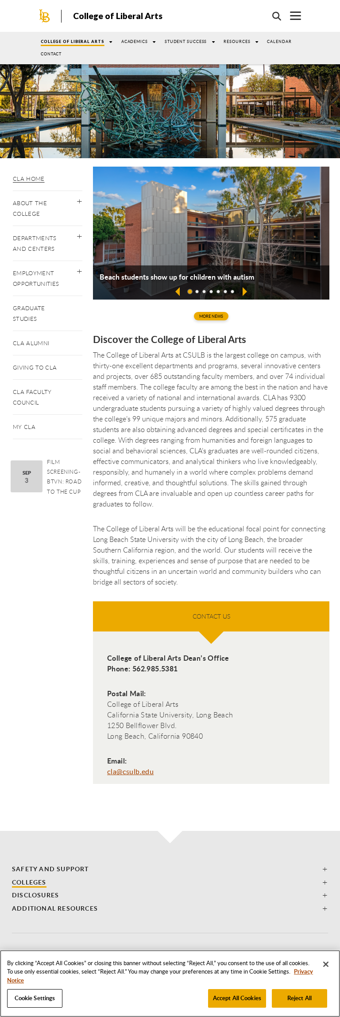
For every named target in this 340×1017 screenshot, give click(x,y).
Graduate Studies (29, 313)
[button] (79, 199)
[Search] (272, 16)
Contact (51, 54)
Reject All (299, 998)
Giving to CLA (35, 367)
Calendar (279, 41)
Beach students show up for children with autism (177, 277)
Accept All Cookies (237, 998)
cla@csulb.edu (130, 771)
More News (211, 316)
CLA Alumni (31, 343)
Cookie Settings (35, 998)
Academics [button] (134, 41)
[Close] (326, 964)
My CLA (24, 427)
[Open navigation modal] (291, 16)
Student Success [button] (186, 41)
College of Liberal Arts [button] (72, 41)
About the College (30, 208)
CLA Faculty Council (32, 397)
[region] (170, 983)
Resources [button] (237, 41)
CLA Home (29, 179)
